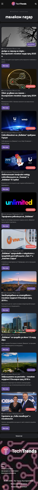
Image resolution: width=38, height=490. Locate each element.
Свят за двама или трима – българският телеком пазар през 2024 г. (18, 95)
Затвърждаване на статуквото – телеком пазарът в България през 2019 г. (16, 298)
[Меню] (2, 4)
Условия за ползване (7, 468)
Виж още (5, 65)
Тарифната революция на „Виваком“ (17, 216)
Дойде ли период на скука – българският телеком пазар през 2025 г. (18, 53)
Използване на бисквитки (8, 473)
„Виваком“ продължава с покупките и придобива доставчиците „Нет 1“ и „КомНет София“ (17, 256)
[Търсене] (36, 4)
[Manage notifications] (3, 486)
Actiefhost (23, 487)
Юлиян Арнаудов (7, 48)
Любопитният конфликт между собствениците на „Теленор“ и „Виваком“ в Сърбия (15, 177)
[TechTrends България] (19, 3)
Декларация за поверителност (10, 471)
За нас (3, 464)
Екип (2, 466)
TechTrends (14, 11)
